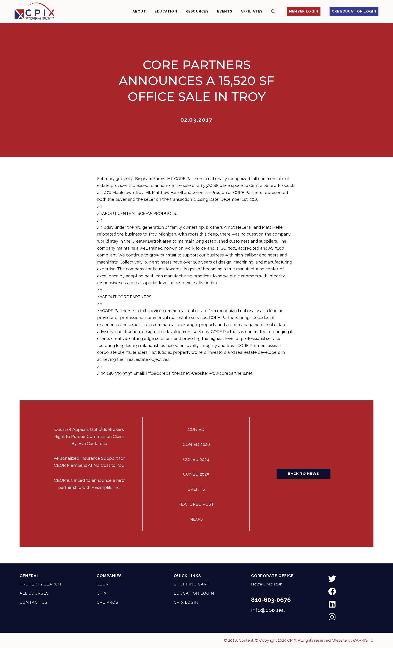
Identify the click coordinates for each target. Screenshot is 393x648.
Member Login (303, 11)
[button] (273, 11)
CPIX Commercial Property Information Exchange (34, 11)
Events (196, 489)
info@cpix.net (268, 610)
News (196, 519)
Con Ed (196, 429)
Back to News (303, 473)
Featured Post (196, 504)
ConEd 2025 (196, 474)
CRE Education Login (354, 11)
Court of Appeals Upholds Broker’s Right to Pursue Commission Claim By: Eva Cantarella (89, 436)
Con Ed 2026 (196, 444)
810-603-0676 (271, 599)
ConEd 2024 (196, 459)
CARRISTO (363, 640)
